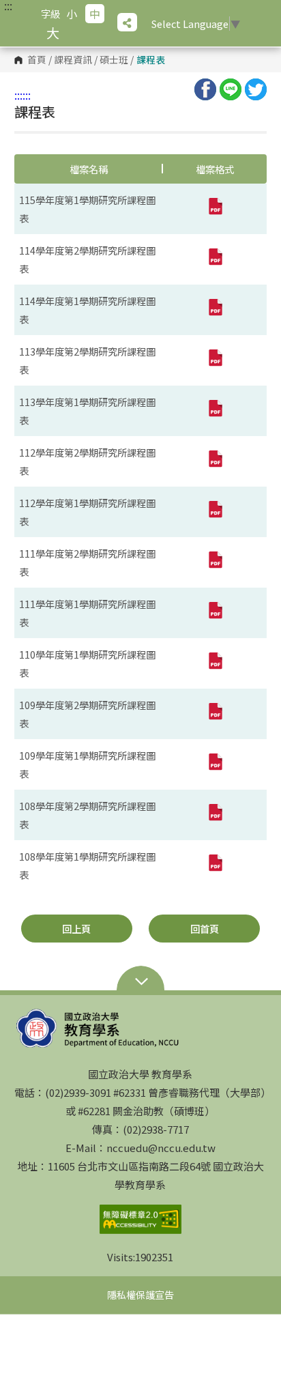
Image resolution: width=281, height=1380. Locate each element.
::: (8, 5)
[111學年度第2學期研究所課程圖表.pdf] (215, 562)
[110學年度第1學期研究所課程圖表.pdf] (215, 663)
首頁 (36, 60)
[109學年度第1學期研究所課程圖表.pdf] (215, 764)
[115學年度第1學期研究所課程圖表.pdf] (215, 208)
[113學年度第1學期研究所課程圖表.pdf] (215, 410)
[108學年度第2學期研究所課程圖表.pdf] (215, 814)
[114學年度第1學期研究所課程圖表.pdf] (215, 309)
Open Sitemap (140, 983)
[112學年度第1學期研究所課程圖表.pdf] (215, 511)
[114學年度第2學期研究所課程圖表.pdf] (215, 259)
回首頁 (204, 928)
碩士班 (114, 60)
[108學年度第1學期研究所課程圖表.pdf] (215, 865)
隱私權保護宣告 (140, 1295)
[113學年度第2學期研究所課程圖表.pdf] (215, 360)
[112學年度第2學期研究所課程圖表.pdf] (215, 461)
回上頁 (76, 928)
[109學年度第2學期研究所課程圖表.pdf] (215, 713)
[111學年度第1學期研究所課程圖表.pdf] (215, 612)
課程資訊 (73, 60)
